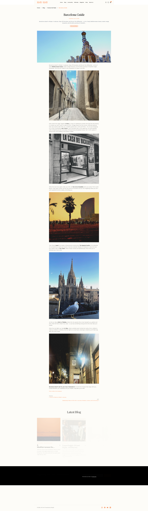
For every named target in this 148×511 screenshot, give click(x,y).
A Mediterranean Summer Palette (46, 445)
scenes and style (51, 7)
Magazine (66, 500)
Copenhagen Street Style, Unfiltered (71, 445)
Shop (65, 493)
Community (66, 498)
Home (38, 7)
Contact (85, 498)
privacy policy (94, 476)
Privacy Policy (105, 496)
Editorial (66, 496)
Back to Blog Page (75, 460)
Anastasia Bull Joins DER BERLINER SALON (97, 445)
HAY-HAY (43, 507)
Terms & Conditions (106, 498)
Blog (44, 7)
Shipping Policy (105, 491)
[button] (108, 2)
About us (86, 491)
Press (85, 496)
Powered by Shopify (49, 507)
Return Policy (105, 493)
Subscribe (107, 474)
